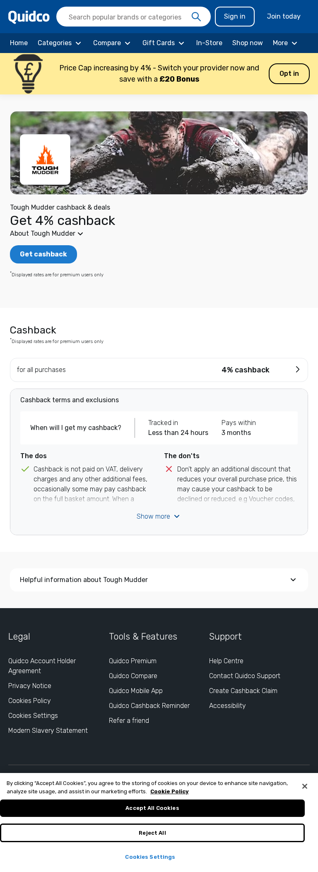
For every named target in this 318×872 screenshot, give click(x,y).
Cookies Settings (33, 716)
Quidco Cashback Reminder (149, 706)
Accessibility (227, 706)
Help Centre (226, 661)
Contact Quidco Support (244, 676)
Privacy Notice (29, 686)
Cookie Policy (169, 791)
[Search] (196, 17)
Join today (284, 16)
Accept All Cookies (152, 808)
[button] (159, 73)
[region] (159, 822)
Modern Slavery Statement (48, 730)
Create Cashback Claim (243, 691)
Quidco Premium (133, 661)
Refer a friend (129, 721)
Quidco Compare (133, 676)
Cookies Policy (29, 701)
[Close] (305, 786)
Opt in (289, 73)
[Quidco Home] (29, 17)
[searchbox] (133, 17)
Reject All (152, 833)
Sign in (235, 16)
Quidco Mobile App (136, 691)
